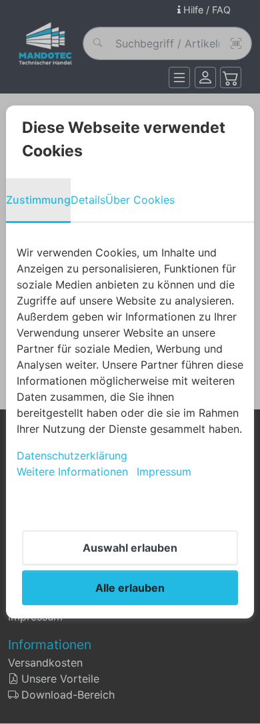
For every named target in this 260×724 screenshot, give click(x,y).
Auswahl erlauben (130, 547)
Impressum (164, 471)
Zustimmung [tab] (38, 199)
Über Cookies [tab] (140, 199)
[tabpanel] (130, 362)
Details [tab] (88, 199)
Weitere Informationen (72, 471)
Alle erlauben (130, 587)
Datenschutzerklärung (72, 455)
